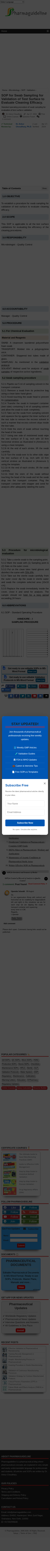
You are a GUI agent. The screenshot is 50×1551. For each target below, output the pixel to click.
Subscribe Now (25, 823)
